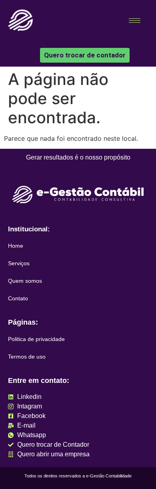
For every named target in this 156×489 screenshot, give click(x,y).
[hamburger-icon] (135, 20)
